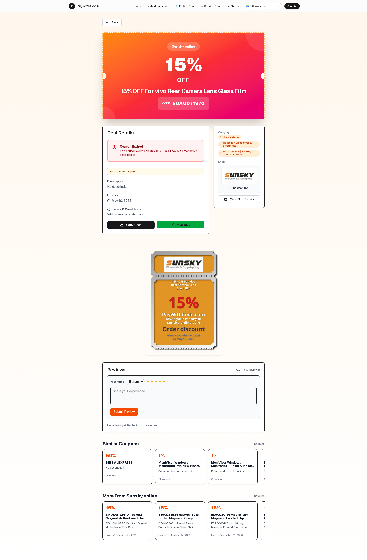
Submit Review (124, 412)
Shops (233, 6)
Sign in (292, 6)
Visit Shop (183, 224)
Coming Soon (211, 6)
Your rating (117, 382)
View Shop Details (242, 199)
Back (115, 22)
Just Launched (158, 6)
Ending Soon (185, 6)
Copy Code (134, 225)
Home (136, 6)
